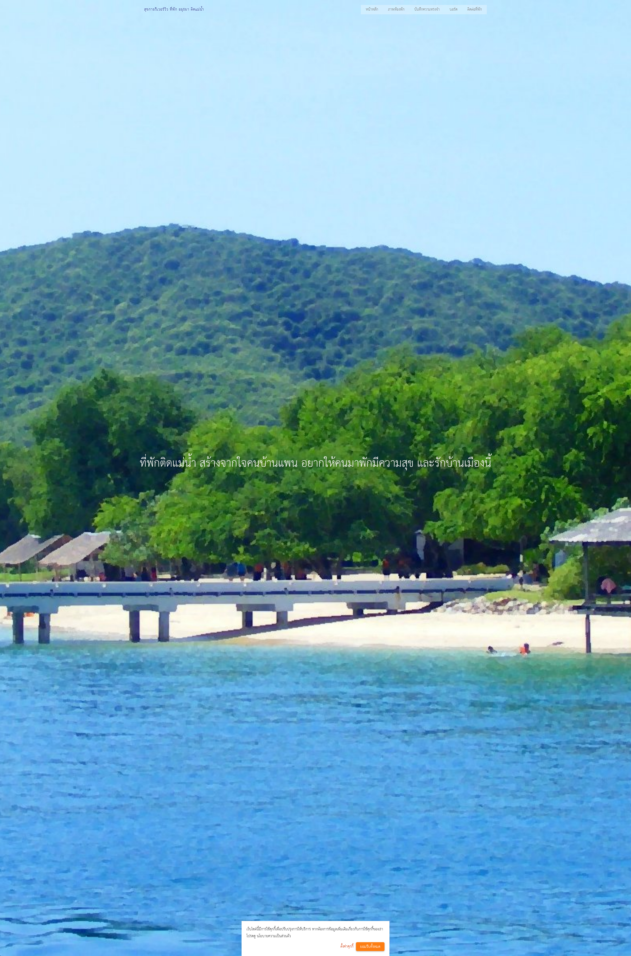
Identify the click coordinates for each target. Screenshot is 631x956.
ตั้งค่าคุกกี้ (346, 946)
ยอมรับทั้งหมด (370, 946)
